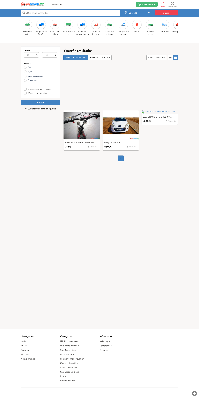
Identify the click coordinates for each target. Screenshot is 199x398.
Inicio (23, 341)
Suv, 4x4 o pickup (68, 350)
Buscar (166, 13)
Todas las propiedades (76, 57)
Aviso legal (105, 341)
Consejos (104, 350)
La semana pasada (35, 76)
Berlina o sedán (67, 380)
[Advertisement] (40, 218)
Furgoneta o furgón (69, 345)
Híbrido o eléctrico (69, 341)
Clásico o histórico (68, 367)
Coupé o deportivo (69, 363)
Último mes (32, 80)
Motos (63, 376)
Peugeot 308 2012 (112, 143)
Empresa (106, 57)
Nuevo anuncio (28, 358)
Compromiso (106, 345)
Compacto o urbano (69, 372)
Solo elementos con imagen (39, 89)
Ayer (30, 71)
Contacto (25, 350)
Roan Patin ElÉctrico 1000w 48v (79, 143)
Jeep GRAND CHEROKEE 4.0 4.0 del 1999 (160, 117)
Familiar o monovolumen (72, 358)
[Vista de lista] (170, 57)
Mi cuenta (25, 354)
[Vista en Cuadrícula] (175, 57)
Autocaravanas (67, 354)
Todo (30, 67)
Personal (94, 57)
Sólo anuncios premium (37, 93)
